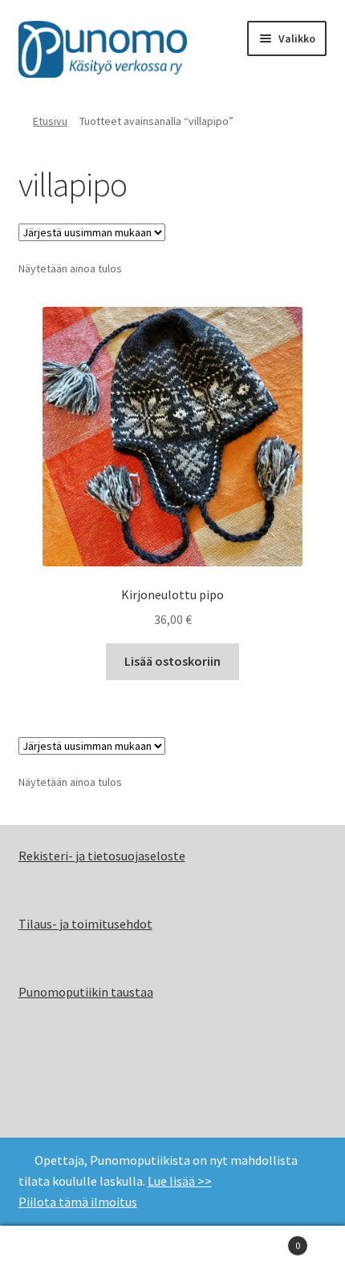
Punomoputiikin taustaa (85, 992)
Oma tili (57, 1254)
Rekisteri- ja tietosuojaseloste (101, 856)
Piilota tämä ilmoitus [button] (77, 1202)
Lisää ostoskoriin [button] (172, 661)
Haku (172, 1254)
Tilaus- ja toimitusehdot (85, 924)
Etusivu (50, 121)
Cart (265, 1239)
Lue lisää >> (180, 1181)
